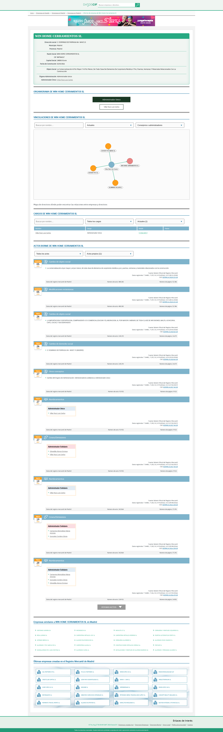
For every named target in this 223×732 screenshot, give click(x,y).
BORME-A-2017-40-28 (170, 387)
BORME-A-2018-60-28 (170, 332)
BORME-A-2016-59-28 (170, 595)
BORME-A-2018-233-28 (170, 277)
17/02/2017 (143, 233)
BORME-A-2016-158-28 (170, 505)
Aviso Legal (166, 725)
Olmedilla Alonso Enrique (59, 451)
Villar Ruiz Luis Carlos (65, 80)
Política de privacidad (179, 725)
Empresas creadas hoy (125, 725)
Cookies (190, 725)
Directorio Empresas (141, 725)
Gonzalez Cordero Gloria (58, 536)
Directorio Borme (155, 725)
